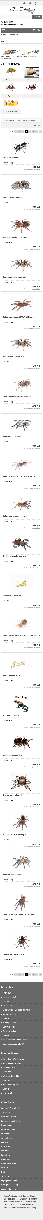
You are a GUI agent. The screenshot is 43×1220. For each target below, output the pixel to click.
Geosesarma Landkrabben (10, 1121)
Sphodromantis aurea (12, 595)
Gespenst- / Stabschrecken (11, 1108)
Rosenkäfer (5, 1150)
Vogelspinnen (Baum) (9, 1180)
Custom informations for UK (13, 1044)
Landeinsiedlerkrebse (9, 1163)
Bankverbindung (9, 1027)
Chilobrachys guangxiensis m (15, 516)
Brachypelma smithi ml (12, 755)
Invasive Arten (8, 1093)
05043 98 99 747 (10, 22)
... (36, 131)
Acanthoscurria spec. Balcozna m (17, 396)
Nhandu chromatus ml (12, 795)
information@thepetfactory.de (15, 24)
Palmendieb (5, 1133)
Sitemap (6, 1088)
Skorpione (5, 1176)
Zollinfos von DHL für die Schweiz (15, 1039)
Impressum (7, 993)
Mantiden (4, 1167)
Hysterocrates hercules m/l (14, 277)
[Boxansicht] (35, 126)
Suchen (37, 17)
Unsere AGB (7, 1005)
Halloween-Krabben (8, 1116)
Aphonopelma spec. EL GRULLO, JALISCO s (21, 635)
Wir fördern (7, 1071)
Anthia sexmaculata (11, 157)
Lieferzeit (6, 1018)
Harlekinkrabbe (6, 1125)
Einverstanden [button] (21, 1214)
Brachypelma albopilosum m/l (15, 237)
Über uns (6, 1080)
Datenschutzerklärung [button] (26, 1208)
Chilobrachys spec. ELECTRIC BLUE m (19, 914)
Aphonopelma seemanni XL (14, 197)
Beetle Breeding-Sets (11, 1084)
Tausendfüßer (6, 1112)
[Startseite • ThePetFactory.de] (22, 10)
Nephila (4, 1172)
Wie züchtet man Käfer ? (12, 1076)
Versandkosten (36, 169)
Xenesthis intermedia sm (13, 954)
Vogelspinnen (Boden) (9, 1184)
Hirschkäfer (5, 1146)
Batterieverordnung (10, 1031)
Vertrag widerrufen (10, 1014)
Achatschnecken (7, 1138)
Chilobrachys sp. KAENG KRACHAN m (19, 476)
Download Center (9, 1067)
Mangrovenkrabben (8, 1129)
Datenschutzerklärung (11, 997)
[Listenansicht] (39, 126)
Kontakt (6, 1001)
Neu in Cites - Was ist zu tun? (13, 1059)
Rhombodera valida (11, 715)
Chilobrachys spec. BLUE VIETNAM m (19, 317)
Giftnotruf (7, 1035)
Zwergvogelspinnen (8, 1189)
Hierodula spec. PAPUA (12, 675)
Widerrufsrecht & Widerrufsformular (16, 1010)
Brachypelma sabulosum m (14, 556)
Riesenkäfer (5, 1155)
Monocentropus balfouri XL (14, 874)
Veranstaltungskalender (12, 1063)
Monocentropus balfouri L (14, 436)
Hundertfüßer (6, 1159)
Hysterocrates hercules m (13, 356)
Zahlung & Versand (10, 1022)
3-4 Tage (10, 163)
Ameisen (4, 1142)
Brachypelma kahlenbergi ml (15, 834)
